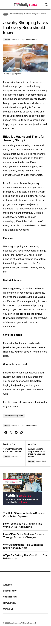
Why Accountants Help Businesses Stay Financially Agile (23, 546)
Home (5, 14)
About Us (7, 584)
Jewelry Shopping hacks (14, 416)
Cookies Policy (10, 596)
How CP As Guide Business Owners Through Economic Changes (23, 536)
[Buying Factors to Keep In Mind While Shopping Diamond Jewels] (37, 453)
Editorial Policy (9, 590)
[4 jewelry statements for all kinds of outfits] (14, 453)
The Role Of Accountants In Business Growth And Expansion (24, 515)
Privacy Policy (9, 603)
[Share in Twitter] (11, 432)
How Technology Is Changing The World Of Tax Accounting (22, 525)
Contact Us (8, 609)
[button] (4, 4)
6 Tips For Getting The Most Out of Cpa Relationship (25, 557)
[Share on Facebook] (5, 432)
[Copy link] (21, 432)
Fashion (7, 40)
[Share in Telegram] (16, 432)
